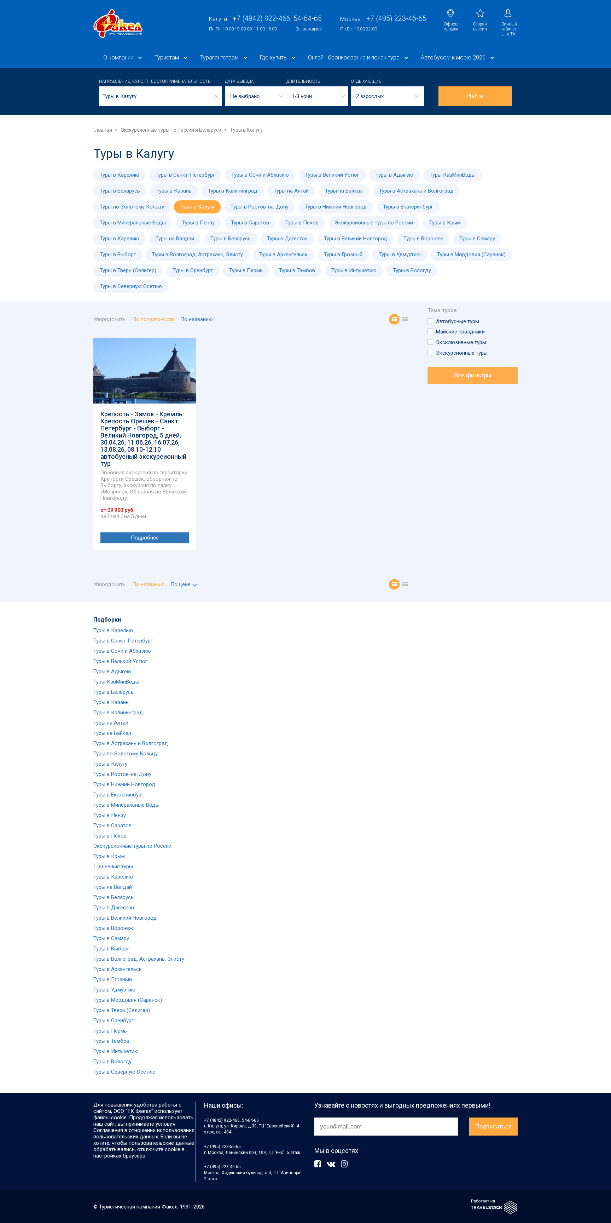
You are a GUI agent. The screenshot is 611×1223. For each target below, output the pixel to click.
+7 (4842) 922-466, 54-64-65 (231, 1120)
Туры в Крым (445, 222)
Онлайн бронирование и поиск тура (354, 57)
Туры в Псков (302, 222)
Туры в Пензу (198, 222)
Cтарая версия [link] (480, 27)
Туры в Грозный (343, 254)
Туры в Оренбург (193, 270)
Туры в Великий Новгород (355, 238)
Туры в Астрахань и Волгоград (416, 191)
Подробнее (145, 538)
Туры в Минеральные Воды (133, 222)
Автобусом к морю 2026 (453, 57)
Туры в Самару (477, 238)
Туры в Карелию (119, 175)
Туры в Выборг (118, 254)
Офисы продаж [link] (451, 27)
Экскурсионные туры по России (374, 222)
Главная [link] (102, 130)
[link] (117, 23)
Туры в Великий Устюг (332, 175)
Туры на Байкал (344, 191)
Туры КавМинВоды (453, 175)
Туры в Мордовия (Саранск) (471, 254)
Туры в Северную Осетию (131, 286)
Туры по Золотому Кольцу (132, 207)
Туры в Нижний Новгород (336, 207)
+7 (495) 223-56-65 (222, 1146)
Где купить (273, 57)
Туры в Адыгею (394, 175)
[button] (255, 96)
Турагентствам (219, 57)
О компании (118, 57)
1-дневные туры (113, 866)
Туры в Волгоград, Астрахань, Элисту (197, 254)
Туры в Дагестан (287, 238)
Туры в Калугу (197, 207)
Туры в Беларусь (120, 191)
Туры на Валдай (175, 238)
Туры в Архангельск (283, 254)
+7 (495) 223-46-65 (222, 1166)
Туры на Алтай (291, 191)
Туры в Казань (174, 191)
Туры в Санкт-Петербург (185, 175)
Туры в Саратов (250, 222)
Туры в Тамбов (297, 270)
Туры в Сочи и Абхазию (260, 175)
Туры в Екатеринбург (408, 207)
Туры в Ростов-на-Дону (260, 207)
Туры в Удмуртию (400, 254)
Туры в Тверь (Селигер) (128, 270)
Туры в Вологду (412, 270)
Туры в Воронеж (423, 238)
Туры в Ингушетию (354, 270)
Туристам (167, 57)
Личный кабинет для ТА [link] (509, 29)
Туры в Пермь (246, 270)
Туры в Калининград (232, 191)
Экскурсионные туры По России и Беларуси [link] (171, 130)
